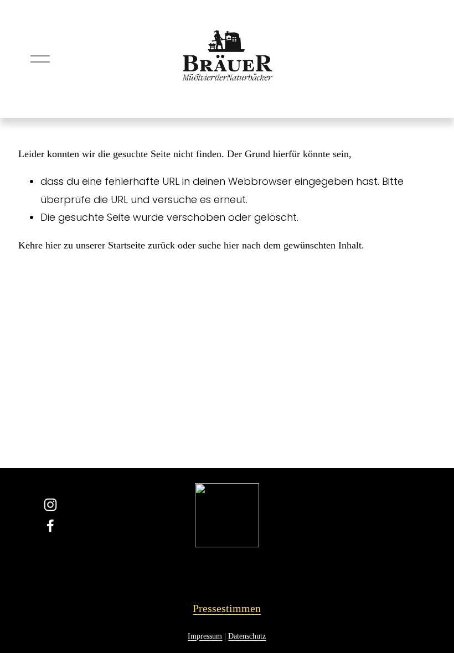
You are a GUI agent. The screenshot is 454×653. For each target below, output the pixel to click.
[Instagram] (50, 504)
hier (53, 245)
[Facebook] (50, 525)
